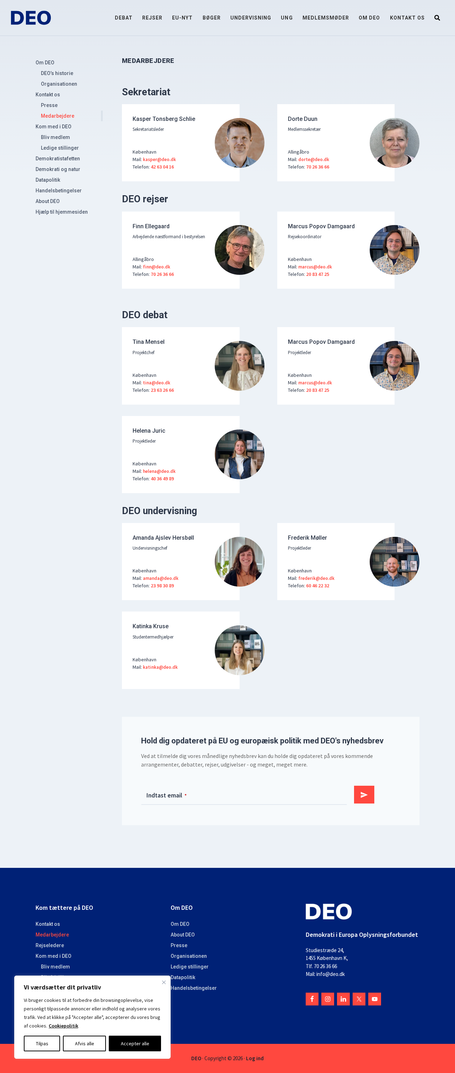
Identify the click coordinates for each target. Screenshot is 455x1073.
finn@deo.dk (156, 266)
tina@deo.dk (156, 382)
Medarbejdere (57, 116)
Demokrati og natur (58, 169)
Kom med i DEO (53, 126)
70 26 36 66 (317, 167)
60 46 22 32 (317, 585)
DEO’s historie (57, 73)
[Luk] (164, 982)
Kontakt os (48, 94)
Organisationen (59, 84)
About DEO (48, 201)
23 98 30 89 (162, 585)
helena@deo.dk (159, 471)
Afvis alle (84, 1043)
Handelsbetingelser (59, 190)
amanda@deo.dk (160, 578)
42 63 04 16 (162, 167)
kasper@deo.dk (159, 159)
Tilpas (42, 1043)
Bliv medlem (55, 137)
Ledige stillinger (60, 148)
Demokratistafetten (58, 158)
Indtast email (166, 795)
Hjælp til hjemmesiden (62, 212)
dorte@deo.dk (313, 159)
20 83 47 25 (317, 274)
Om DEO (45, 62)
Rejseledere (50, 945)
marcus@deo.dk (315, 266)
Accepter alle (135, 1043)
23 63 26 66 (162, 390)
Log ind (255, 1058)
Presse (49, 105)
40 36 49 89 (162, 478)
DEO (196, 1058)
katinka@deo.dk (160, 666)
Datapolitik (48, 180)
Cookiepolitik (63, 1026)
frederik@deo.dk (316, 578)
